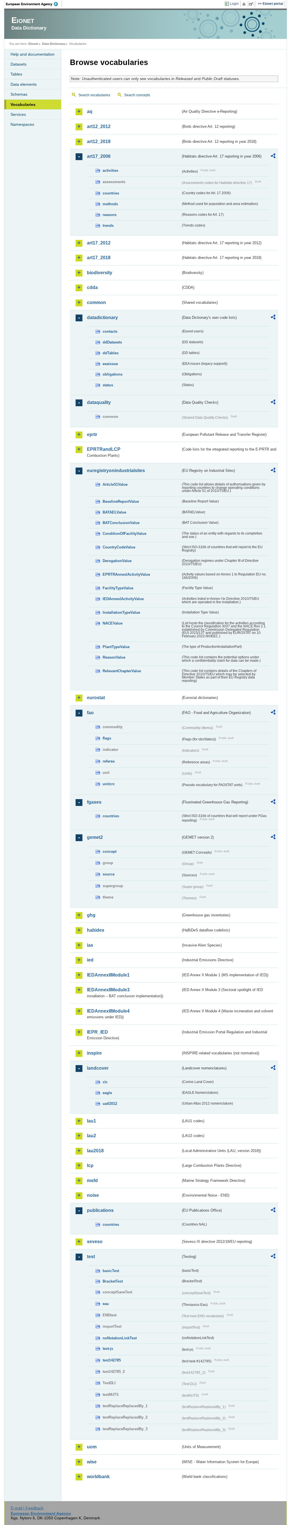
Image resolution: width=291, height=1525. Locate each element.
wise (92, 1461)
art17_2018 (99, 257)
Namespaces (22, 124)
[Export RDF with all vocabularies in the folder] (273, 156)
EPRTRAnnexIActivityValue (126, 574)
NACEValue (112, 623)
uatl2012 (110, 1103)
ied (90, 960)
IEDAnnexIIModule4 (108, 1011)
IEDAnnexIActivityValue (123, 599)
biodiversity (99, 272)
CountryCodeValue (119, 547)
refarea (109, 761)
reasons (110, 215)
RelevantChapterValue (122, 671)
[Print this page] (245, 4)
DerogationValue (117, 561)
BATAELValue (114, 512)
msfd (92, 1180)
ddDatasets (112, 342)
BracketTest (113, 1281)
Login (234, 3)
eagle (107, 1093)
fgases (94, 802)
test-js (108, 1348)
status (108, 385)
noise (93, 1195)
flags (107, 738)
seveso (95, 1241)
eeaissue (110, 364)
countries (111, 193)
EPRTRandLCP (103, 449)
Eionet (33, 43)
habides (95, 930)
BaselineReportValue (121, 501)
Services (18, 114)
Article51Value (115, 484)
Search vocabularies (94, 95)
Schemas (19, 94)
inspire (94, 1053)
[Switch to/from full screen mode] (252, 4)
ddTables (111, 353)
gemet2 (95, 837)
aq (89, 111)
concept (110, 851)
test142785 (112, 1360)
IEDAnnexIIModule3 (108, 989)
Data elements (24, 84)
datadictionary (102, 317)
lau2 (91, 1135)
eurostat (96, 697)
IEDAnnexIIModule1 (108, 975)
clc (105, 1082)
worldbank (98, 1476)
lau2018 (95, 1150)
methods (110, 204)
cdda (92, 287)
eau (106, 1304)
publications (100, 1210)
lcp (90, 1165)
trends (108, 225)
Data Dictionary (53, 43)
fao (90, 712)
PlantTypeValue (116, 647)
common (96, 302)
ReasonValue (114, 657)
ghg (91, 915)
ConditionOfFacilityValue (124, 533)
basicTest (111, 1271)
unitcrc (109, 784)
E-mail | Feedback (27, 1508)
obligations (112, 374)
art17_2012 (99, 242)
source (109, 874)
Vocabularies (23, 104)
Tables (16, 74)
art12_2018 (99, 141)
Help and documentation (33, 54)
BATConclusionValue (121, 523)
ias (90, 945)
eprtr (92, 434)
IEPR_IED (97, 1032)
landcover (98, 1068)
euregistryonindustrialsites (116, 470)
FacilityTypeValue (118, 588)
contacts (110, 331)
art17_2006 (99, 156)
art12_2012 (99, 126)
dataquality (99, 402)
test (91, 1256)
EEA (34, 4)
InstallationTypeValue (121, 612)
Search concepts (137, 95)
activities (110, 170)
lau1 (91, 1120)
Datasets (18, 64)
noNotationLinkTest (120, 1338)
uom (92, 1446)
